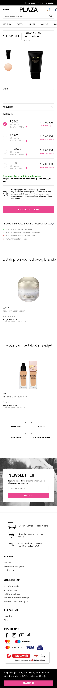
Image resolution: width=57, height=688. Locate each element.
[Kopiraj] (26, 127)
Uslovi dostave (10, 590)
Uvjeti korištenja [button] (37, 676)
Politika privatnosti (12, 594)
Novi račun (49, 3)
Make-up (44, 24)
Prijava (40, 3)
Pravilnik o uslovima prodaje (16, 597)
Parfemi (20, 24)
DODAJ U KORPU (28, 209)
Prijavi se (28, 495)
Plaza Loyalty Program (14, 566)
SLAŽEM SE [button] (28, 683)
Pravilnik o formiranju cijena (16, 601)
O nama (7, 562)
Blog (6, 620)
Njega (32, 24)
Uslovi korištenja (11, 586)
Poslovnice (30, 3)
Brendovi (7, 24)
